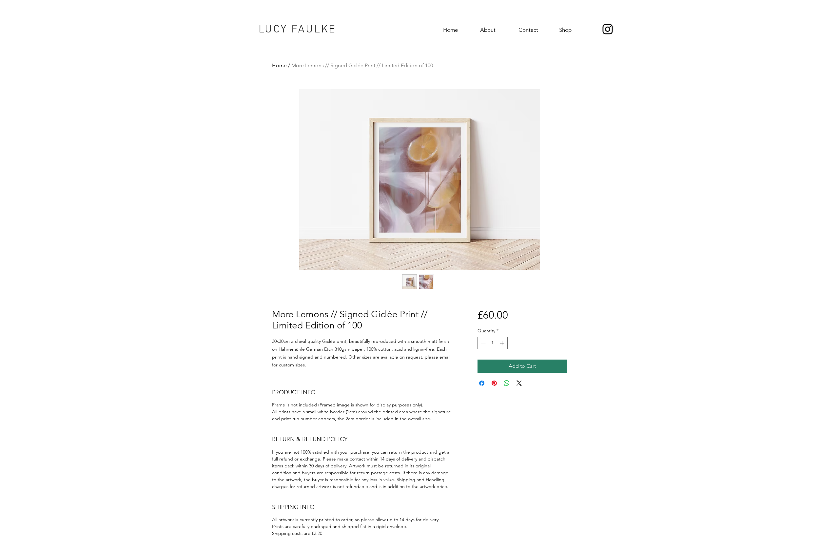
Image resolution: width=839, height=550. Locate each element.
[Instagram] (608, 29)
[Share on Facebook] (482, 383)
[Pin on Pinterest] (494, 383)
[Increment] (502, 343)
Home (279, 65)
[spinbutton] (492, 343)
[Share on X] (519, 383)
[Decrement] (482, 343)
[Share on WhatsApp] (507, 383)
